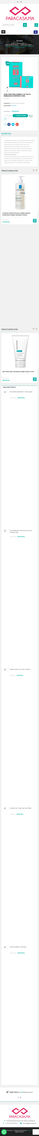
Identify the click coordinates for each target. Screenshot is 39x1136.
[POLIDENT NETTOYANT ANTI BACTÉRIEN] (6, 875)
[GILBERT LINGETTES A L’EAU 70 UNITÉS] (6, 737)
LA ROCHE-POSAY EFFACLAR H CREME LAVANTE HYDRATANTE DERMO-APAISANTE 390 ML (16, 214)
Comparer (5, 118)
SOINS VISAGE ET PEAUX (11, 45)
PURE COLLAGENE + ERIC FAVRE (18, 947)
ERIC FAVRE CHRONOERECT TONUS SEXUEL (21, 392)
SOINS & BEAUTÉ (21, 43)
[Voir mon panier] (36, 25)
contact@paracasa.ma (29, 1123)
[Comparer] (5, 124)
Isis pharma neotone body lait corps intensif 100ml (21, 531)
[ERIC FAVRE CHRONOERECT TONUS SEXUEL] (6, 459)
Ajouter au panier (21, 115)
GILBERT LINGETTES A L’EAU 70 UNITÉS (20, 669)
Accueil (13, 43)
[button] (4, 1132)
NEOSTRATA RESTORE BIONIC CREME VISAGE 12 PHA (18, 371)
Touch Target (30, 1130)
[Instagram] (20, 1097)
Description (6, 133)
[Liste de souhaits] (31, 115)
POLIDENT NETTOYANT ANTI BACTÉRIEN (20, 808)
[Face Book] (18, 1097)
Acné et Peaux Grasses (26, 45)
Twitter (13, 124)
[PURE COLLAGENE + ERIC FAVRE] (6, 1014)
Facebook (9, 124)
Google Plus (17, 124)
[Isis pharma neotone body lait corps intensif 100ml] (6, 598)
